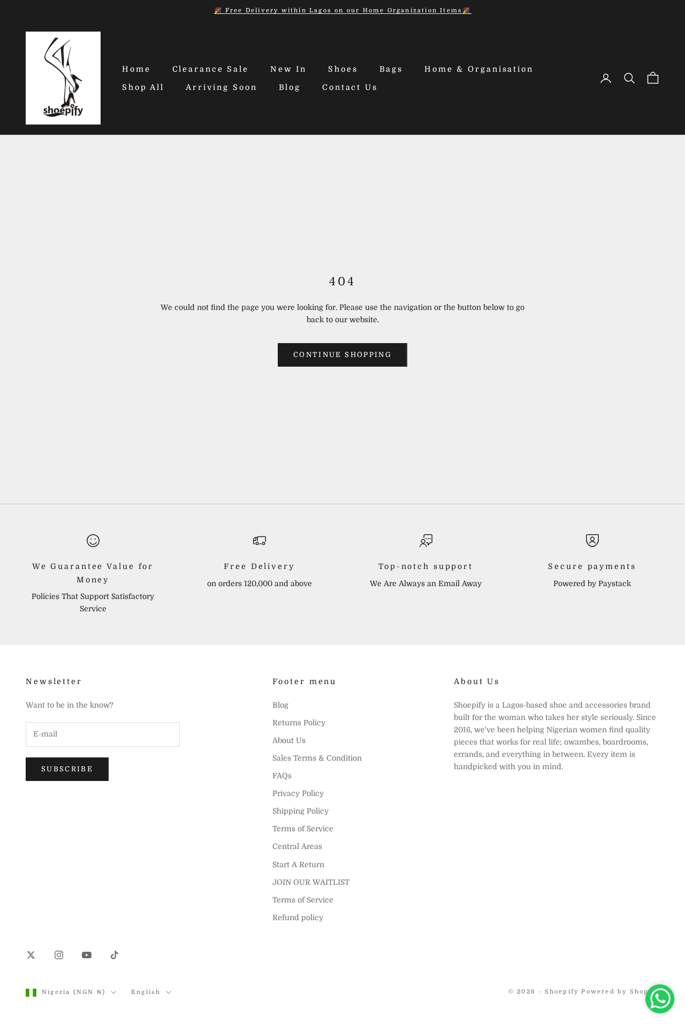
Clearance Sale (210, 69)
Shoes (342, 69)
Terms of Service (302, 828)
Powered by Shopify (620, 991)
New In (288, 69)
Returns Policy (298, 722)
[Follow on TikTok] (114, 955)
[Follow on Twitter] (31, 955)
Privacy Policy (298, 793)
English (146, 992)
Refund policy (297, 917)
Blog (290, 87)
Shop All (143, 87)
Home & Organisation (479, 69)
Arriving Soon (221, 87)
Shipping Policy (300, 811)
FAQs (282, 775)
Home (136, 69)
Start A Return (298, 864)
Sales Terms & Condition (317, 758)
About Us (289, 740)
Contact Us (350, 87)
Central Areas (297, 846)
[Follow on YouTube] (86, 955)
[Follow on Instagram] (59, 955)
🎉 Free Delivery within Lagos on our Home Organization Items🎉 (342, 10)
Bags (391, 69)
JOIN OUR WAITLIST (310, 882)
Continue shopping (342, 355)
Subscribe (67, 769)
